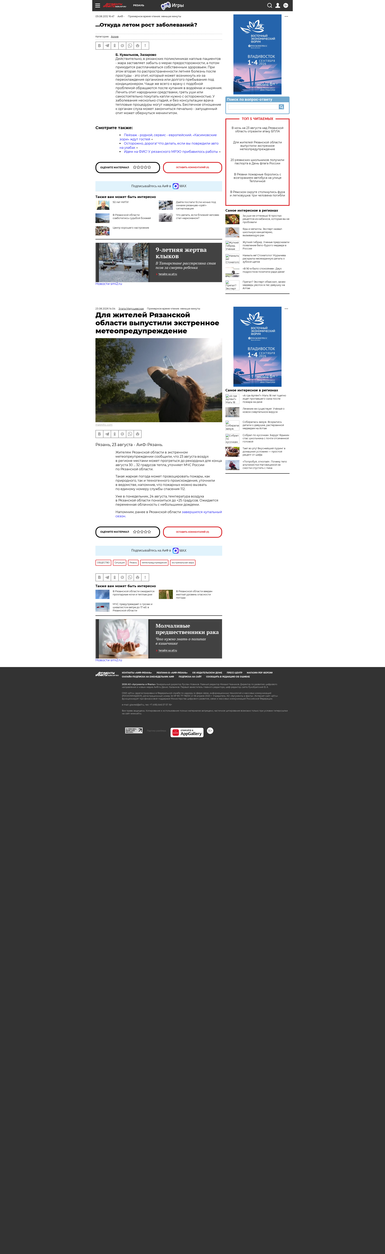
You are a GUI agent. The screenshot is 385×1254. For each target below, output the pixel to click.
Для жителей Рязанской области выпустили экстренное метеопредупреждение (257, 146)
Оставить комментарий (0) (192, 167)
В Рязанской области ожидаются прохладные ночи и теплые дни (133, 593)
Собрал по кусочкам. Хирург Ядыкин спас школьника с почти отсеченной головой (266, 438)
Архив (115, 36)
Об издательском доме (207, 672)
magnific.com (103, 424)
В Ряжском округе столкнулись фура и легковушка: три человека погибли (257, 193)
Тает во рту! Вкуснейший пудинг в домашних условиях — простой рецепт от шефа (264, 451)
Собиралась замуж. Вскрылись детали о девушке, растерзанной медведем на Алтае (263, 425)
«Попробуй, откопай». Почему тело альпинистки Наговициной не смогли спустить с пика (265, 464)
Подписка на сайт (190, 676)
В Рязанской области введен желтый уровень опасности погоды (194, 594)
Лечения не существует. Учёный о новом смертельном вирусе (264, 410)
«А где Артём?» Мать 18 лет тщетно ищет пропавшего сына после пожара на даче (264, 398)
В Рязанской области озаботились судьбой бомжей (132, 216)
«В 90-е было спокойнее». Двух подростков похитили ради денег (264, 270)
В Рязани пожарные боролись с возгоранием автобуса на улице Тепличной (258, 178)
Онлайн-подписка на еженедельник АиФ (148, 676)
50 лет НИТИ (121, 202)
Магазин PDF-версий (260, 672)
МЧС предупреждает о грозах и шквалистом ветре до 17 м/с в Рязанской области (132, 607)
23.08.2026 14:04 (105, 308)
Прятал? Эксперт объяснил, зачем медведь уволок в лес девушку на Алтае (264, 285)
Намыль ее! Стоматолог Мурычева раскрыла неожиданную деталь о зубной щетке (264, 258)
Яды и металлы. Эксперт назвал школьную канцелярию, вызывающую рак (262, 232)
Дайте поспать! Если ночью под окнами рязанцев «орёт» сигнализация (196, 205)
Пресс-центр (234, 672)
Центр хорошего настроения (131, 227)
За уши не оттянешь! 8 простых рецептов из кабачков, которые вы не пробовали (266, 219)
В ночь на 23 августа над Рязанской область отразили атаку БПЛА (258, 129)
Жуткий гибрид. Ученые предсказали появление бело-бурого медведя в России (266, 245)
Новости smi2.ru (108, 284)
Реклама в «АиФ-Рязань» (172, 672)
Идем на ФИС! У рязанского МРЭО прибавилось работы (171, 152)
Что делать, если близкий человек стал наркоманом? (197, 216)
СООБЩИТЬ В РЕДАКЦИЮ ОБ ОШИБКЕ (228, 676)
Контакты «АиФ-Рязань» (137, 672)
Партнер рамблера (156, 730)
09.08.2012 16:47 (104, 16)
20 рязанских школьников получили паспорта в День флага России (257, 161)
